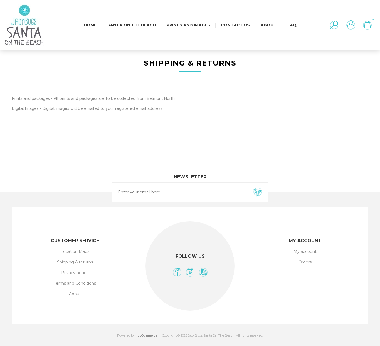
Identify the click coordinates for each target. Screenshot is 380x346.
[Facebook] (177, 272)
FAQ (292, 25)
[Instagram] (190, 272)
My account (305, 251)
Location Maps (75, 251)
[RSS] (203, 272)
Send (258, 192)
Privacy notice (75, 272)
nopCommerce (146, 335)
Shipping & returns (75, 262)
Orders (305, 262)
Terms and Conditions (75, 283)
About (75, 293)
